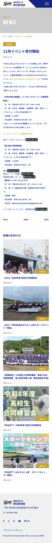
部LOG (27, 521)
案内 (5, 170)
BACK (26, 219)
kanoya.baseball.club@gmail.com (24, 79)
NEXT (47, 219)
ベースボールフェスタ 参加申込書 (19, 209)
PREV (5, 219)
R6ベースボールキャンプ (14, 139)
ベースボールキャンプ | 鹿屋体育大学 (18, 133)
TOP (4, 36)
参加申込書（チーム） (13, 176)
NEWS (11, 36)
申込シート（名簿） (12, 173)
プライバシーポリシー (13, 530)
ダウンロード (32, 139)
